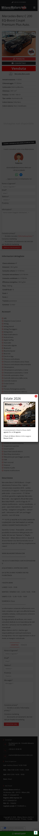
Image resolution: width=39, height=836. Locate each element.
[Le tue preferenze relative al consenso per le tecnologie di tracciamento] (35, 832)
